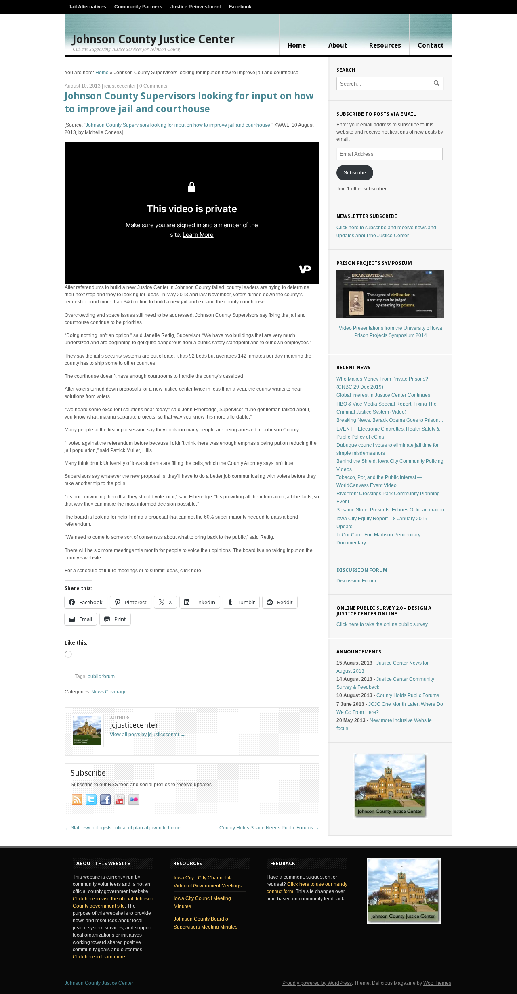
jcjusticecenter (120, 86)
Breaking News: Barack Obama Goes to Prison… (389, 420)
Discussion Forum (361, 570)
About (337, 45)
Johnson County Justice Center (154, 39)
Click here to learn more (99, 957)
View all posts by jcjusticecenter (147, 734)
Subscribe (355, 173)
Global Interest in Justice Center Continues (383, 395)
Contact (431, 45)
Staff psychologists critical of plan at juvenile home (123, 828)
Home (297, 45)
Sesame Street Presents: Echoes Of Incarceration (390, 510)
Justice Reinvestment (195, 7)
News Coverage (109, 692)
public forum (101, 676)
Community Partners (138, 7)
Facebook (240, 7)
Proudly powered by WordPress (317, 983)
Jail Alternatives (87, 7)
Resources (385, 45)
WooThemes (437, 983)
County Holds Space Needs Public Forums (269, 828)
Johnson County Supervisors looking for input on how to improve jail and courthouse (178, 125)
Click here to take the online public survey (381, 624)
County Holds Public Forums (407, 695)
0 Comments (153, 86)
